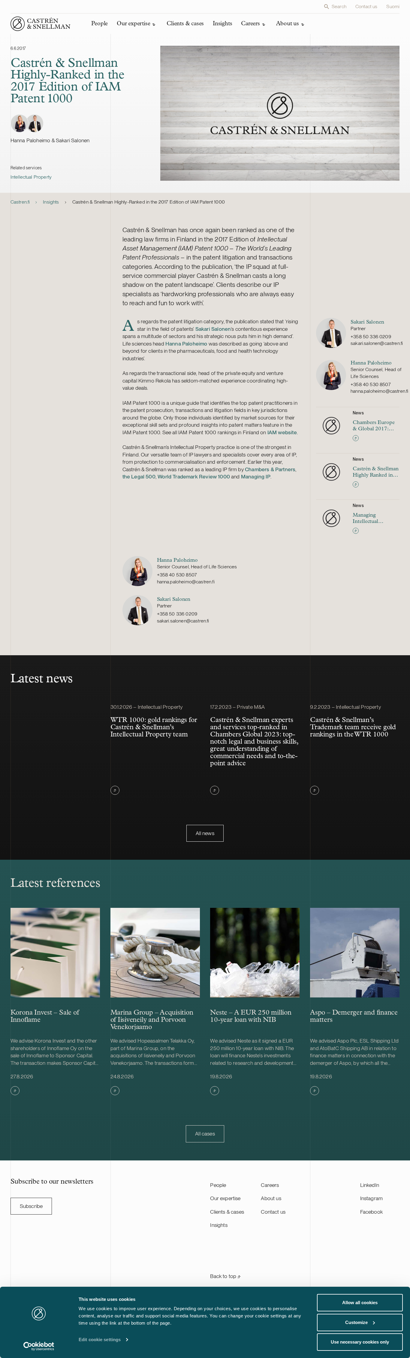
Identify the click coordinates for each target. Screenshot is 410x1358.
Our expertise (225, 1198)
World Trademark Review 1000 (194, 476)
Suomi (392, 6)
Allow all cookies (360, 1302)
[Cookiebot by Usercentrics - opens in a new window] (39, 1346)
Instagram (371, 1198)
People (218, 1185)
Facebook (371, 1212)
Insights (51, 202)
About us (271, 1198)
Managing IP (255, 476)
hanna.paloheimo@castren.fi (379, 391)
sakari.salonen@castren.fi (377, 343)
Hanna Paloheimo (187, 343)
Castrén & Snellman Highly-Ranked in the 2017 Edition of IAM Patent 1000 (148, 202)
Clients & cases (227, 1212)
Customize (356, 1322)
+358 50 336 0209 (371, 337)
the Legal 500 (138, 476)
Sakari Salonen (213, 329)
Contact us (366, 6)
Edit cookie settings (100, 1339)
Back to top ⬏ (225, 1276)
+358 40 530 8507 (371, 384)
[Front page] (41, 24)
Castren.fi (20, 202)
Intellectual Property (31, 177)
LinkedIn (369, 1185)
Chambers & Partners (270, 469)
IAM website (282, 432)
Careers (270, 1185)
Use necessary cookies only (360, 1341)
